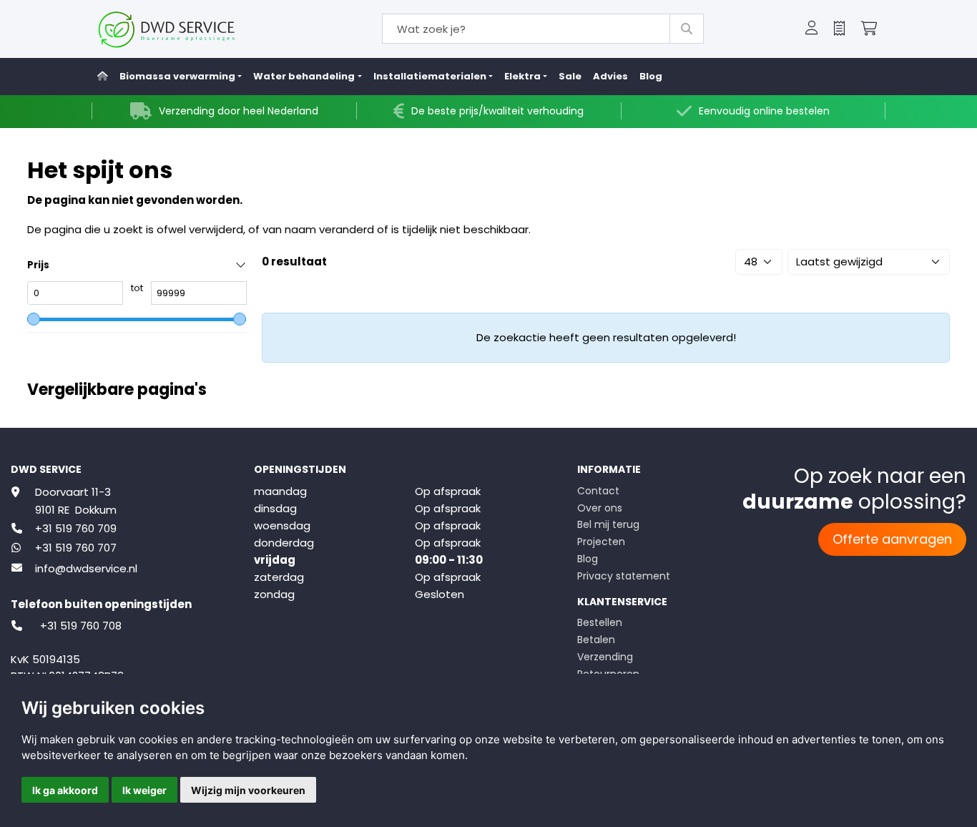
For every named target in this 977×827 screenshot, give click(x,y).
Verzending (605, 657)
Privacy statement (623, 576)
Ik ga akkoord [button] (65, 790)
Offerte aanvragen (892, 539)
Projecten (601, 541)
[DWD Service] (190, 29)
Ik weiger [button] (144, 790)
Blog (650, 76)
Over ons (599, 508)
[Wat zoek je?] (686, 29)
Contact (598, 491)
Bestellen (599, 622)
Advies (610, 76)
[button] (811, 29)
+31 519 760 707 (76, 547)
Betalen (596, 639)
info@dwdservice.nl (86, 568)
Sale (570, 76)
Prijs (38, 265)
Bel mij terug (608, 524)
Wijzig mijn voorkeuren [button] (248, 790)
